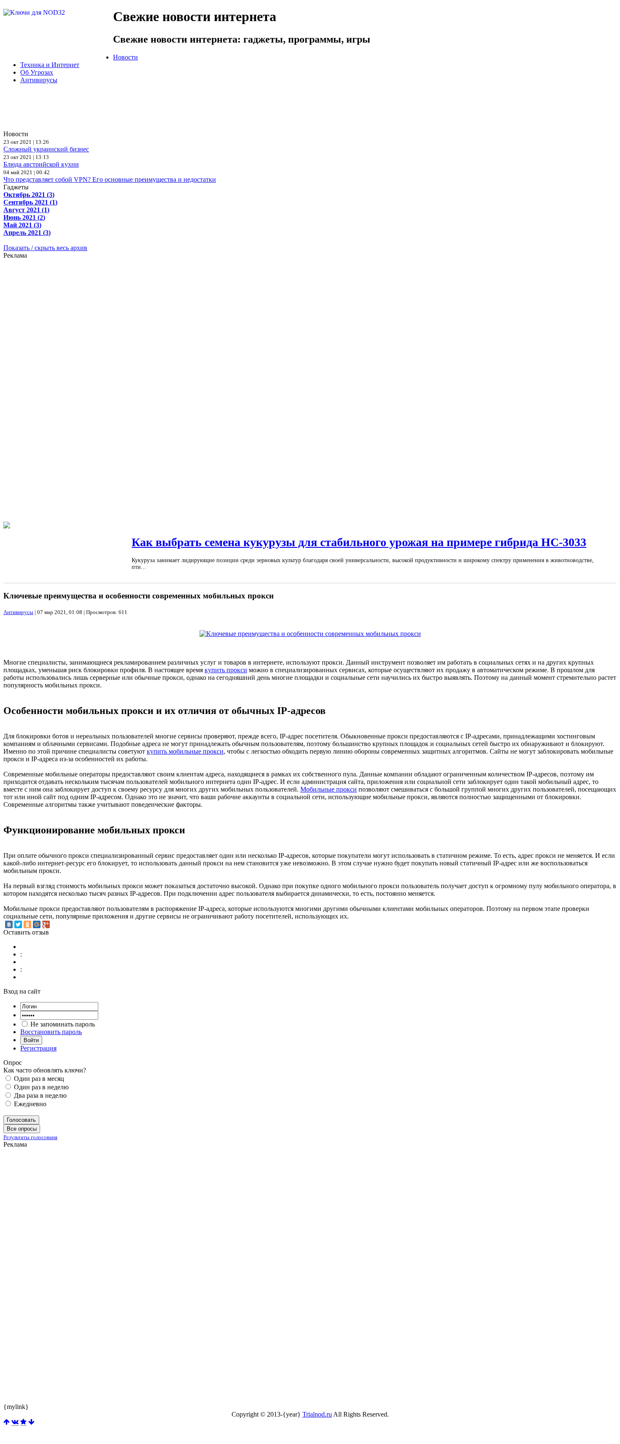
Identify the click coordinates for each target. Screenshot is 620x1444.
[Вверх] (6, 1421)
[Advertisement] (207, 110)
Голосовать (21, 1120)
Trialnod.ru (317, 1414)
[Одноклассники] (27, 924)
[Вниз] (31, 1421)
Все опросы (22, 1129)
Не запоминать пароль (62, 1024)
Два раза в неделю (39, 1095)
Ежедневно (29, 1103)
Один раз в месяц (38, 1078)
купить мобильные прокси (185, 751)
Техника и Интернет (49, 64)
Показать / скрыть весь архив (45, 247)
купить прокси (226, 670)
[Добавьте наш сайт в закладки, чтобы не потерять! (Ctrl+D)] (23, 1422)
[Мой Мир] (36, 924)
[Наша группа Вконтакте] (15, 1422)
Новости (125, 57)
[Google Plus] (46, 924)
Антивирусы (38, 80)
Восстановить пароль (51, 1031)
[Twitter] (18, 924)
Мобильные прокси (328, 789)
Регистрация (38, 1048)
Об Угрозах (36, 72)
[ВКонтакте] (9, 924)
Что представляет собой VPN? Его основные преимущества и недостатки (109, 179)
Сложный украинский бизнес (46, 149)
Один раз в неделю (40, 1087)
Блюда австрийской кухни (41, 164)
